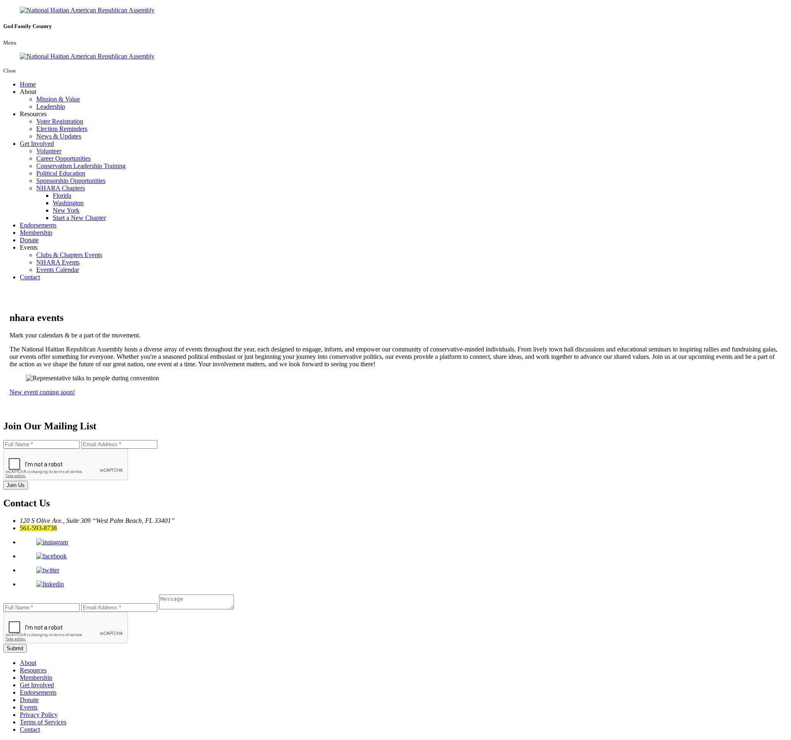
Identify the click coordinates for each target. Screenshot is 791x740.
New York (66, 210)
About (28, 662)
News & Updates (58, 136)
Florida (62, 195)
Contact (30, 277)
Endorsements (38, 225)
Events (28, 707)
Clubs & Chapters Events (69, 254)
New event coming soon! (42, 392)
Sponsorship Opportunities (70, 180)
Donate (29, 240)
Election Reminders (61, 128)
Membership (36, 232)
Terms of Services (43, 722)
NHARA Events (58, 262)
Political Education (60, 173)
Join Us (16, 485)
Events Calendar (57, 269)
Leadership (50, 106)
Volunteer (48, 151)
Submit (15, 648)
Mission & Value (58, 99)
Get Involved (37, 143)
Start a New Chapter (79, 217)
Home (28, 84)
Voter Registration (59, 121)
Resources (33, 670)
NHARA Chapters (60, 188)
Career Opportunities (63, 158)
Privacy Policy (39, 714)
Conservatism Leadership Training (81, 165)
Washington (68, 202)
